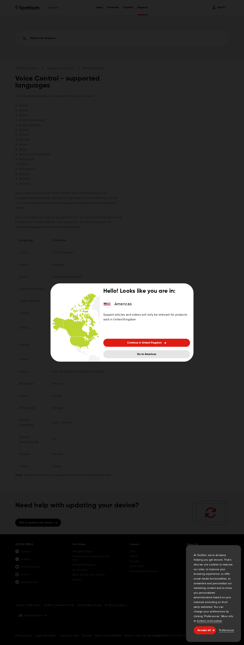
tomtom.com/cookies (209, 621)
